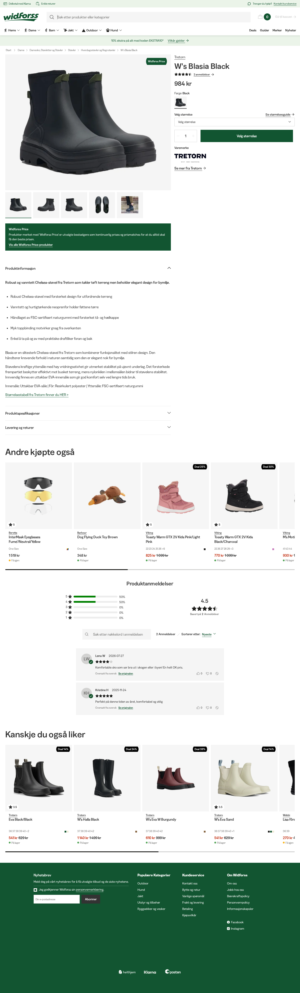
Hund (141, 890)
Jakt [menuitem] (71, 30)
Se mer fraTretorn (188, 168)
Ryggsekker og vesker (151, 909)
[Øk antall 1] (193, 136)
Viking (149, 532)
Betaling (187, 909)
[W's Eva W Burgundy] (175, 778)
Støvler (72, 50)
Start (8, 50)
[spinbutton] (186, 136)
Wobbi (286, 815)
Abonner (91, 899)
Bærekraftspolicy (238, 896)
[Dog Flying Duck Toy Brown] (107, 495)
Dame (21, 50)
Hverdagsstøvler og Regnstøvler (98, 50)
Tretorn (179, 57)
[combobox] (234, 122)
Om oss (232, 883)
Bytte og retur (191, 890)
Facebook (237, 922)
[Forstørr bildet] (88, 122)
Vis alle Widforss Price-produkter (31, 245)
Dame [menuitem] (32, 30)
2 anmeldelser (202, 74)
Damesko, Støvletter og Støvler (46, 50)
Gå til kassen (283, 17)
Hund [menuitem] (114, 30)
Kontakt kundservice (285, 3)
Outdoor (142, 883)
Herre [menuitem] (12, 30)
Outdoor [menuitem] (92, 30)
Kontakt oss (189, 883)
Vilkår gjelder (176, 41)
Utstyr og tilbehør (148, 902)
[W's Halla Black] (107, 778)
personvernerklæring (89, 889)
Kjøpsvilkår (189, 915)
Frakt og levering (193, 902)
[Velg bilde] (18, 205)
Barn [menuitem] (52, 30)
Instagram (237, 929)
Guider (264, 30)
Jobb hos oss (235, 890)
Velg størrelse (247, 136)
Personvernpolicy (238, 902)
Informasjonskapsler (240, 909)
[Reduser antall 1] (178, 136)
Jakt (140, 896)
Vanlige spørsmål (193, 896)
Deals (253, 30)
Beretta (13, 532)
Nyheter (290, 30)
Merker (277, 30)
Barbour (82, 532)
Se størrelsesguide (278, 114)
